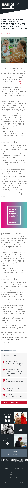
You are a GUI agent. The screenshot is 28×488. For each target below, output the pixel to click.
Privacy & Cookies (14, 474)
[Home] (9, 5)
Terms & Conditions (14, 477)
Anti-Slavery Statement (14, 480)
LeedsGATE (13, 350)
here (22, 97)
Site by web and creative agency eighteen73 (14, 482)
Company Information (14, 472)
